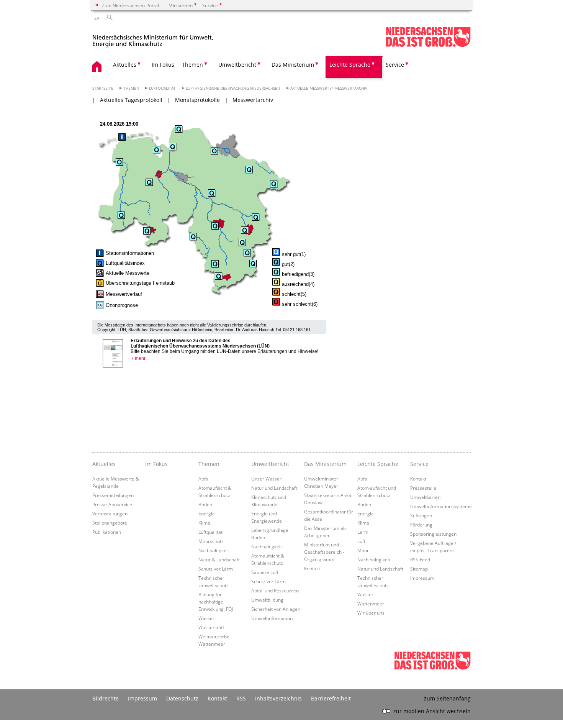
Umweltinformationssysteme (441, 506)
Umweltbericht (270, 463)
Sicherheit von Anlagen (275, 609)
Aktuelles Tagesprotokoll (131, 99)
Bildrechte (105, 698)
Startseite (102, 88)
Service (419, 463)
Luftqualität (162, 88)
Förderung (421, 525)
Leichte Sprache (377, 463)
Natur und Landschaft (274, 488)
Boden (205, 504)
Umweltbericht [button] (237, 64)
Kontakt (312, 568)
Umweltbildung (267, 600)
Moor (363, 550)
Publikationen (106, 532)
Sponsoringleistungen (433, 534)
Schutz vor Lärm (215, 569)
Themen (131, 88)
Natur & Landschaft (219, 559)
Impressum (422, 578)
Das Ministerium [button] (293, 64)
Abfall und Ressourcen (275, 590)
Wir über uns (371, 613)
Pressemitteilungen (113, 495)
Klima (204, 523)
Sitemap (419, 569)
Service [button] (395, 64)
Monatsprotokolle (197, 99)
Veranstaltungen (110, 513)
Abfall (204, 479)
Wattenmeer (370, 603)
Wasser (206, 618)
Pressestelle (423, 488)
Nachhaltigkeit (213, 550)
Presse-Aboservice (112, 504)
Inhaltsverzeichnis (278, 698)
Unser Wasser (266, 479)
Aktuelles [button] (124, 64)
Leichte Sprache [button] (349, 64)
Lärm (362, 532)
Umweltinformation (272, 618)
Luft (361, 541)
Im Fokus (163, 64)
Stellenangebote (109, 523)
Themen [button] (192, 64)
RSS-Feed (420, 559)
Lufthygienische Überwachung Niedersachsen (233, 88)
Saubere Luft (264, 572)
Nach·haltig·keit (373, 559)
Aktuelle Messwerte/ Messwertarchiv (328, 88)
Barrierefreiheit (331, 698)
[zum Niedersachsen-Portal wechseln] (428, 45)
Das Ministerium (325, 463)
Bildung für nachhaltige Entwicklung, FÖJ (215, 601)
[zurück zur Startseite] (152, 37)
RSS (241, 698)
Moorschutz (211, 541)
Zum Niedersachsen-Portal (130, 5)
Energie (206, 513)
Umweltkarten (425, 497)
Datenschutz (182, 698)
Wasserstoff (211, 627)
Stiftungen (421, 515)
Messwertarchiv (252, 99)
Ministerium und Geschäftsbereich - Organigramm (324, 551)
